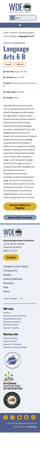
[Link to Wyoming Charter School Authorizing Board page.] (20, 400)
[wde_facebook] (5, 416)
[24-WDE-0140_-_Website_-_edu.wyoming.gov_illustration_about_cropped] (12, 229)
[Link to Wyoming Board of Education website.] (20, 380)
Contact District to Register (20, 206)
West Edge (32, 427)
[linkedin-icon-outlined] (26, 416)
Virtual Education (26, 32)
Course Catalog (9, 36)
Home (5, 32)
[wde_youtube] (19, 416)
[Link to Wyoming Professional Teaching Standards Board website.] (20, 360)
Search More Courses (20, 217)
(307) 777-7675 (10, 250)
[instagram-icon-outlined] (33, 416)
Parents (13, 32)
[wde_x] (12, 416)
